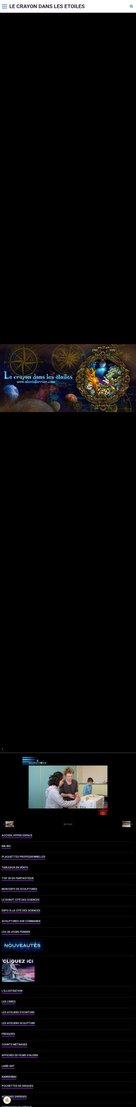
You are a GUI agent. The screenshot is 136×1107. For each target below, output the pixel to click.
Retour (68, 824)
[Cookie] (7, 1100)
